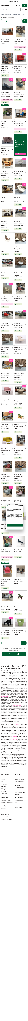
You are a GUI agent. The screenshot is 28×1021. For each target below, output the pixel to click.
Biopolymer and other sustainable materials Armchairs (6, 806)
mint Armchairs (5, 817)
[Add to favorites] (12, 40)
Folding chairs (4, 789)
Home (2, 14)
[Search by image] (22, 9)
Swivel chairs (4, 793)
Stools (2, 781)
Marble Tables (18, 807)
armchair (15, 739)
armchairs (17, 724)
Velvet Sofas (18, 805)
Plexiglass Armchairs (6, 800)
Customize (14, 528)
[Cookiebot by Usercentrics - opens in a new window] (18, 506)
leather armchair (17, 705)
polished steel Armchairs (7, 802)
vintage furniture (5, 696)
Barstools (3, 779)
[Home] (7, 5)
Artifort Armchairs (19, 779)
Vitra (16, 802)
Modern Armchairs (19, 787)
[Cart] (16, 5)
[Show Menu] (26, 9)
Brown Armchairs (5, 814)
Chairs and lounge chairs (19, 14)
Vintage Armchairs (19, 790)
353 (19, 643)
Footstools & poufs (6, 777)
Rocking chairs (4, 784)
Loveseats (3, 791)
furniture (14, 736)
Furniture (8, 14)
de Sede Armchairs (19, 781)
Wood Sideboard (19, 800)
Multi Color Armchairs (6, 819)
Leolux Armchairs (19, 777)
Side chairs (3, 786)
